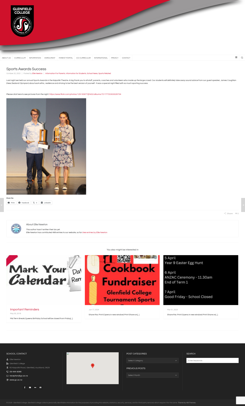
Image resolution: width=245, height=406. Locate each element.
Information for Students (76, 73)
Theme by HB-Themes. (187, 403)
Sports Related (104, 73)
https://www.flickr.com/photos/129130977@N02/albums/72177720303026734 (85, 94)
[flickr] (35, 387)
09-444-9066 (15, 372)
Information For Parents (55, 73)
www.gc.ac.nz (16, 380)
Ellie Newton (37, 73)
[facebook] (24, 387)
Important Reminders (24, 309)
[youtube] (30, 387)
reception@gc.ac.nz (19, 376)
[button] (46, 146)
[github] (40, 387)
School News (92, 73)
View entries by (94, 232)
